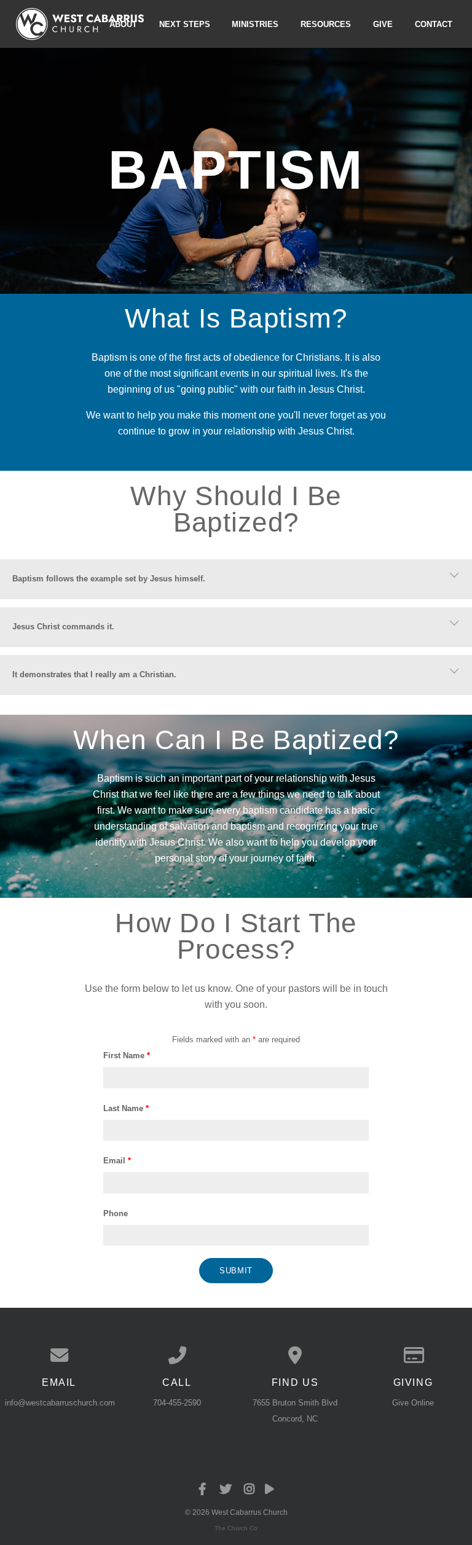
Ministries (255, 23)
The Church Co (236, 1528)
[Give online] (413, 1355)
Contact (433, 23)
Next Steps (184, 23)
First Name (126, 1055)
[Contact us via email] (59, 1355)
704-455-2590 (177, 1402)
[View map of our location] (295, 1355)
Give (383, 23)
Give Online (413, 1402)
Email (117, 1160)
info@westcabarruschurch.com (60, 1402)
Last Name (126, 1108)
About (123, 23)
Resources (326, 23)
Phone (115, 1213)
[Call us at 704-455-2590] (177, 1355)
